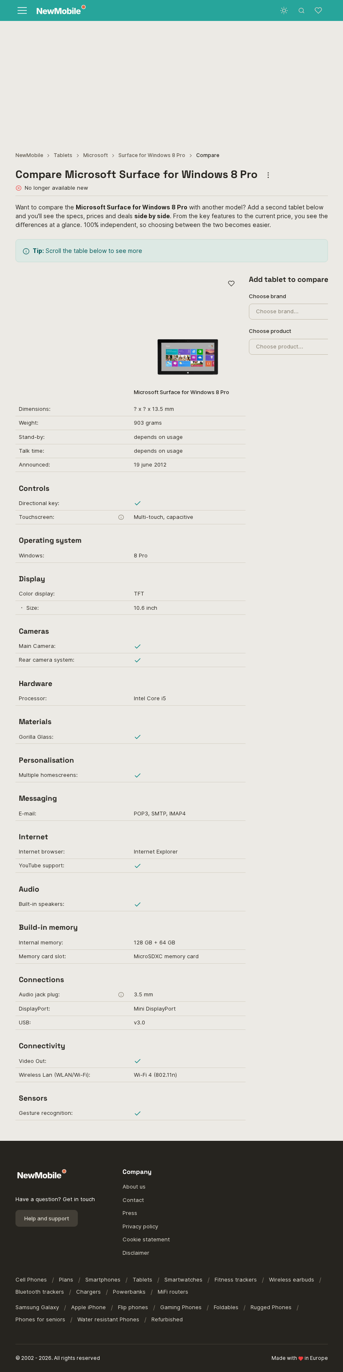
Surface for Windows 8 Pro (151, 155)
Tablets (63, 155)
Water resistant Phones (108, 1319)
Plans (66, 1279)
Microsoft (95, 155)
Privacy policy (140, 1226)
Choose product (270, 331)
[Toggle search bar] (301, 10)
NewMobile (29, 155)
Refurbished (167, 1319)
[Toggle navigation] (21, 10)
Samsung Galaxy (37, 1307)
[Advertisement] (171, 83)
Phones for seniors (40, 1319)
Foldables (226, 1307)
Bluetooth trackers (39, 1291)
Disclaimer (136, 1252)
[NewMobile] (59, 10)
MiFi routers (173, 1291)
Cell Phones (31, 1279)
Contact (133, 1200)
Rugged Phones (271, 1307)
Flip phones (133, 1307)
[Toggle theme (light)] (284, 10)
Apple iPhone (88, 1307)
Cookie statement (146, 1239)
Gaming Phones (181, 1307)
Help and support (46, 1218)
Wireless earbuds (291, 1279)
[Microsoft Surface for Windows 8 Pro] (188, 327)
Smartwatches (183, 1279)
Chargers (88, 1291)
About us (134, 1186)
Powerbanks (129, 1291)
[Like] (231, 283)
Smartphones (102, 1279)
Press (130, 1213)
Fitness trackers (236, 1279)
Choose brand (267, 296)
